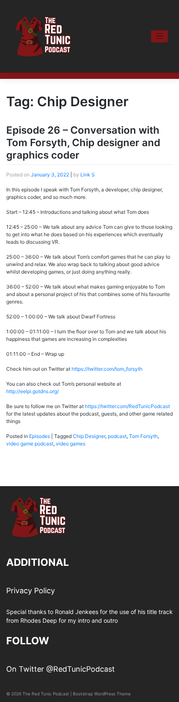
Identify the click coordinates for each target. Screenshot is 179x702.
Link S (87, 174)
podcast (117, 436)
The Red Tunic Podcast (45, 693)
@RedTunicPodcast (80, 669)
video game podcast (29, 443)
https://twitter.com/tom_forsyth (107, 369)
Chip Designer (89, 436)
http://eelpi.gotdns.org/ (32, 391)
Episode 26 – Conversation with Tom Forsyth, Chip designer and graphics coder (83, 142)
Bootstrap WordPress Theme (102, 693)
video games (70, 443)
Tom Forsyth (143, 436)
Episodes (39, 436)
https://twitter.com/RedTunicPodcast (127, 406)
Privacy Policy (30, 590)
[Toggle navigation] (159, 36)
